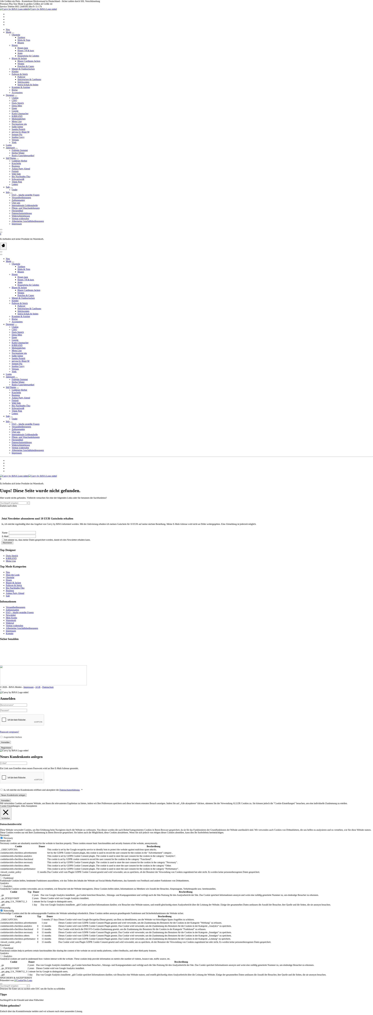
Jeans (19, 53)
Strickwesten (23, 82)
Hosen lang (22, 48)
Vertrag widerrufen (14, 625)
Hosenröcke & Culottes (28, 56)
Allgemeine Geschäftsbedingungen (22, 628)
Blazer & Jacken (13, 582)
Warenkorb (11, 620)
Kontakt (9, 633)
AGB (37, 687)
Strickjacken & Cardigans (29, 79)
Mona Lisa (11, 561)
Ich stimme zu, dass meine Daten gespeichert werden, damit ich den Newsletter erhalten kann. (47, 540)
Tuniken (21, 37)
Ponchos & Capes (25, 66)
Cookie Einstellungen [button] (10, 806)
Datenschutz (48, 687)
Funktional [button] (5, 875)
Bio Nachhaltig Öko (15, 588)
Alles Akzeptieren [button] (29, 806)
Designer (10, 95)
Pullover (21, 77)
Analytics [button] (4, 883)
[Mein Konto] (1, 232)
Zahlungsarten (12, 610)
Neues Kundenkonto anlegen (13, 795)
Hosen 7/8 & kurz (25, 50)
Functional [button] (5, 945)
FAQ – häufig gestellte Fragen (20, 612)
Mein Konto (11, 617)
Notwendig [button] (5, 908)
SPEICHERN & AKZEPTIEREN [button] (16, 978)
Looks (9, 145)
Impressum (11, 631)
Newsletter (11, 615)
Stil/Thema (11, 158)
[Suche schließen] (1, 983)
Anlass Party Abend (15, 593)
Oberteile (10, 577)
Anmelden (5, 742)
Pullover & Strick (14, 585)
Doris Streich (12, 555)
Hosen (9, 580)
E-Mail (5, 536)
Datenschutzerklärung (69, 790)
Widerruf (10, 623)
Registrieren (6, 748)
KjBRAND (11, 558)
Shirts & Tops (23, 40)
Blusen (20, 42)
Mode (8, 32)
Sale (8, 187)
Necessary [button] (4, 835)
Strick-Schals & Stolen (27, 84)
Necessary (8, 838)
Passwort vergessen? (9, 732)
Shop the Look (13, 575)
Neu (8, 29)
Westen (20, 63)
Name (4, 532)
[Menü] (3, 246)
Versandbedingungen (15, 607)
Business (10, 590)
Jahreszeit (10, 147)
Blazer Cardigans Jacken (28, 61)
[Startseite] (28, 9)
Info (8, 192)
